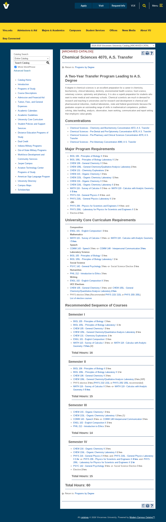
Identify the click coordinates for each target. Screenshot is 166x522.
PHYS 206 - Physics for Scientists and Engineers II (94, 206)
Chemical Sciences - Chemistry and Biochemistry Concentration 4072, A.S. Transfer (109, 128)
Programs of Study (27, 89)
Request (118, 5)
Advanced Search (22, 70)
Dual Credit (23, 141)
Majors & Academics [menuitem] (53, 30)
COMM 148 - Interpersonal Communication (123, 248)
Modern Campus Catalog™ (142, 517)
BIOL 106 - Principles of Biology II (86, 156)
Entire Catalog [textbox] (21, 58)
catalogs (85, 517)
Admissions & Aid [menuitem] (27, 30)
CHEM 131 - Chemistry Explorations (87, 170)
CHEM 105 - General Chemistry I (85, 288)
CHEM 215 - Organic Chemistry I (85, 174)
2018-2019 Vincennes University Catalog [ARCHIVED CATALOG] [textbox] (122, 45)
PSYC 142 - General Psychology (85, 266)
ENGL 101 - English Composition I (86, 231)
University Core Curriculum (30, 119)
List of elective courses (81, 298)
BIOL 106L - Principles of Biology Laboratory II (92, 159)
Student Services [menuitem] (95, 30)
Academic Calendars (27, 110)
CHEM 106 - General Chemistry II (86, 163)
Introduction (23, 84)
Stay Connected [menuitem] (11, 38)
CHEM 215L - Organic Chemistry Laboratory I (91, 177)
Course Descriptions (27, 93)
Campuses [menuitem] (75, 30)
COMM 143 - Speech (80, 248)
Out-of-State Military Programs (32, 150)
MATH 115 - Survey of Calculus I (85, 238)
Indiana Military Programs (30, 146)
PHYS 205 (129, 294)
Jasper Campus (25, 163)
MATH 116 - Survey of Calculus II (85, 188)
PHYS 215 (110, 294)
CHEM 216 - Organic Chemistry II (86, 181)
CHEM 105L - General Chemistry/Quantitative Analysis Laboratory (104, 332)
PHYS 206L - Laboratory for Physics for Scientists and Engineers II (101, 209)
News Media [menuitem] (129, 30)
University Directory (27, 181)
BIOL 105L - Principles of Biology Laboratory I (91, 259)
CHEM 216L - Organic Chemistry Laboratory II (91, 184)
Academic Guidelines (28, 115)
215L (118, 294)
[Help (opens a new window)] (151, 53)
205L (137, 294)
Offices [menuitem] (113, 30)
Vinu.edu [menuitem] (7, 30)
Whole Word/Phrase (26, 67)
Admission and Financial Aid (31, 97)
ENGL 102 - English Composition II (86, 280)
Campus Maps (24, 185)
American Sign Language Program (34, 176)
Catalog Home (24, 80)
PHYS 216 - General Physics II (84, 195)
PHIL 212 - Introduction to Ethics (85, 273)
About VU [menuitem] (145, 30)
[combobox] (122, 45)
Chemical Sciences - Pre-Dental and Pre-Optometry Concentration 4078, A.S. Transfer (110, 131)
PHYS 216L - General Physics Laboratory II (90, 198)
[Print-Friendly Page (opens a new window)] (147, 53)
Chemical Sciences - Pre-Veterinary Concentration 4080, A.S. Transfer (103, 142)
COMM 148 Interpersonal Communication (122, 419)
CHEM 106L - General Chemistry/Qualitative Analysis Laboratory (100, 167)
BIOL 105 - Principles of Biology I (85, 255)
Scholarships (24, 190)
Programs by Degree (84, 67)
